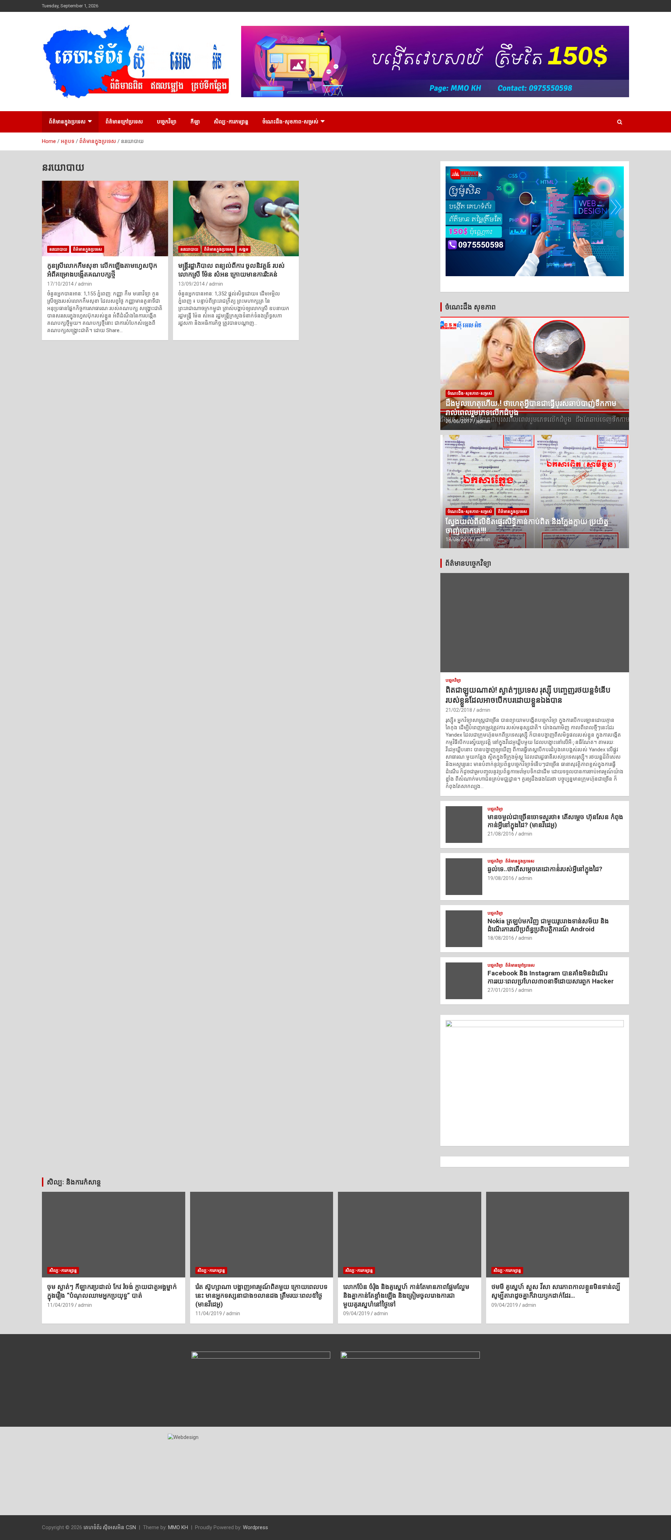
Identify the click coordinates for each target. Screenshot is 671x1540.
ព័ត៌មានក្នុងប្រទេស (67, 122)
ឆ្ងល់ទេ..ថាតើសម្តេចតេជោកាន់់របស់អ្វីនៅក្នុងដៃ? (545, 869)
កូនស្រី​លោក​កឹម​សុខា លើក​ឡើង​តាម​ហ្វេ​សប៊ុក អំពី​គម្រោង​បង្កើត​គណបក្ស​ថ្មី (102, 270)
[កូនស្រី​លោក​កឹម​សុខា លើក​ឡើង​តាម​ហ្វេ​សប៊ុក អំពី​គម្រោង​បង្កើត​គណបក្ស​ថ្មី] (105, 218)
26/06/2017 (459, 421)
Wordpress (255, 1527)
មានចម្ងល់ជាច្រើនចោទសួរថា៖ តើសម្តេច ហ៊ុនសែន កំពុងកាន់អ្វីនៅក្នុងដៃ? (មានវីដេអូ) (555, 821)
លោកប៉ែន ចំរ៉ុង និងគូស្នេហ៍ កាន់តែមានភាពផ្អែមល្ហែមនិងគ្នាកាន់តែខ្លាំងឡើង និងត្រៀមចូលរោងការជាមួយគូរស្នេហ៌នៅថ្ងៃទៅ (406, 1295)
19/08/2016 (501, 878)
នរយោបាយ (58, 249)
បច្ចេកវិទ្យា (166, 122)
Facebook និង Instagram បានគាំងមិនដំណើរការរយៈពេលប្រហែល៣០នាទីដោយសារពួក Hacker (551, 977)
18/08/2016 (459, 539)
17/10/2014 (60, 284)
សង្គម (243, 249)
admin (85, 284)
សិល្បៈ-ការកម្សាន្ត (231, 122)
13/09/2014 (191, 284)
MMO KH (178, 1527)
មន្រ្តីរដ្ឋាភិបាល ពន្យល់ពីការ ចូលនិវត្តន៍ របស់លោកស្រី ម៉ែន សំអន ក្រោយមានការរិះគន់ (231, 270)
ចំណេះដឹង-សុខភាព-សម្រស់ (290, 122)
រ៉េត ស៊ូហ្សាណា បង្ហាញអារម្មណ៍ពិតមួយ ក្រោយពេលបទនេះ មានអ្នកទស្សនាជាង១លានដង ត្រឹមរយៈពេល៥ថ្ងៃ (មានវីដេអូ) (261, 1295)
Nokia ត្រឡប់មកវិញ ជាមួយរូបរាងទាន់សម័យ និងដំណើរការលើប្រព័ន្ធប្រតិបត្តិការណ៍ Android (548, 925)
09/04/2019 (356, 1313)
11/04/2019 (60, 1305)
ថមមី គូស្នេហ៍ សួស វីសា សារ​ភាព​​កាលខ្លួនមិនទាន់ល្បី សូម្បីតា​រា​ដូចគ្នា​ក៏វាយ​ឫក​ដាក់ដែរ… (555, 1291)
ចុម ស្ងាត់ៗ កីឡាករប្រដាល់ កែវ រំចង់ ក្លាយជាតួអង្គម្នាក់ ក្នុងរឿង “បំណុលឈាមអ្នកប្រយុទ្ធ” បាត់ (112, 1291)
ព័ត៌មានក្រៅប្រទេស (124, 122)
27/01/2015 (501, 990)
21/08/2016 (501, 834)
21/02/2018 (459, 710)
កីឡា (195, 122)
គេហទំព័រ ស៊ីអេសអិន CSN (110, 1527)
